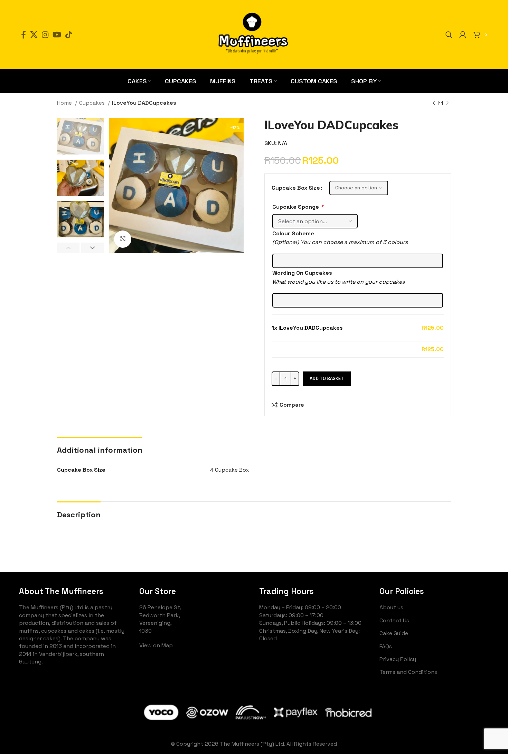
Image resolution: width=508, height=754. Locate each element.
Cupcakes (92, 102)
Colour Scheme (293, 233)
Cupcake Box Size (296, 187)
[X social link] (34, 34)
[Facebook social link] (23, 34)
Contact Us (394, 620)
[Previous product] (433, 103)
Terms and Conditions (408, 672)
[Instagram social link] (45, 34)
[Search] (449, 34)
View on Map (156, 645)
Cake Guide (393, 633)
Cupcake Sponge (297, 206)
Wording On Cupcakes (302, 272)
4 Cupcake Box (229, 469)
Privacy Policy (397, 659)
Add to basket (327, 378)
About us (391, 607)
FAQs (385, 646)
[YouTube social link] (56, 34)
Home (65, 102)
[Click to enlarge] (122, 239)
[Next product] (447, 103)
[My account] (463, 34)
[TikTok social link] (68, 34)
